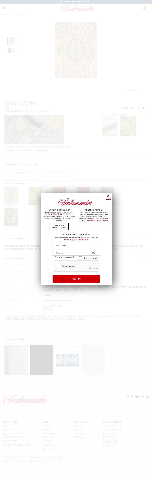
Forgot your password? (64, 257)
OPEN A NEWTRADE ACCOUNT (59, 226)
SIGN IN (76, 278)
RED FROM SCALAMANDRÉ (95, 220)
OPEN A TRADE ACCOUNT (57, 214)
